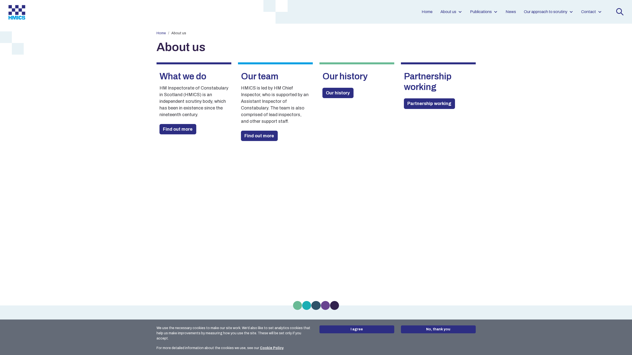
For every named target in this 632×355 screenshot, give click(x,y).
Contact (588, 12)
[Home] (17, 12)
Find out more (178, 129)
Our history (338, 92)
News (511, 12)
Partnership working (429, 103)
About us (448, 12)
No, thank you (438, 329)
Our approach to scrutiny (545, 12)
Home (427, 12)
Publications (481, 12)
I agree (357, 329)
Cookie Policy (271, 348)
